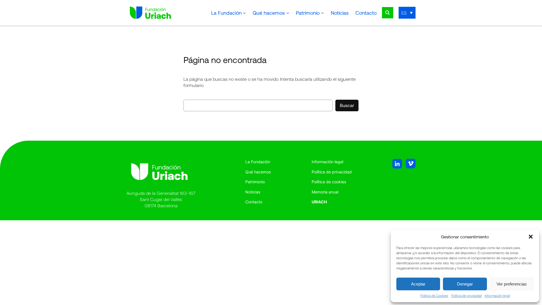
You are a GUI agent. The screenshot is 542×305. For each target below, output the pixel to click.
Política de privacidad (466, 295)
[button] (531, 236)
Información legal (497, 295)
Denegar (465, 284)
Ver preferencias (512, 284)
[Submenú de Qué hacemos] (287, 12)
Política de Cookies (434, 295)
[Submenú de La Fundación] (244, 12)
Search (387, 12)
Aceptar (418, 284)
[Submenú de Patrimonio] (322, 12)
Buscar (347, 105)
